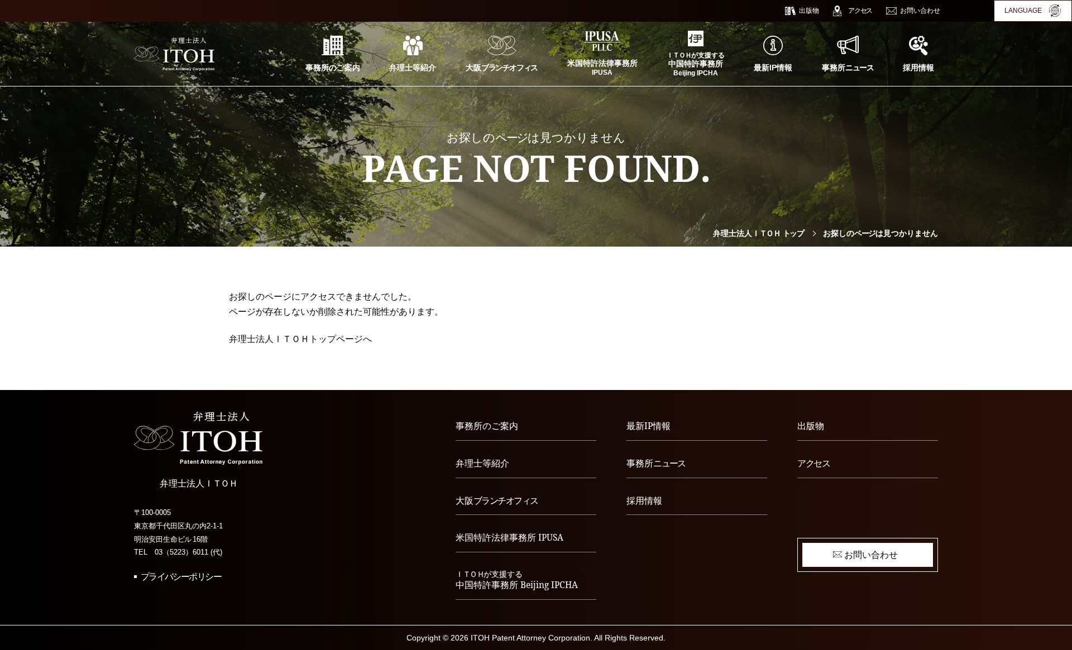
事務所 (656, 463)
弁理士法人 (758, 233)
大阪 (497, 500)
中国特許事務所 (517, 580)
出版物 (810, 426)
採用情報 (644, 500)
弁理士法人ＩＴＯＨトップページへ (300, 339)
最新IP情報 (648, 426)
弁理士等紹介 (482, 463)
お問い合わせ (871, 554)
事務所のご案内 (487, 426)
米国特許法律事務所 (509, 537)
